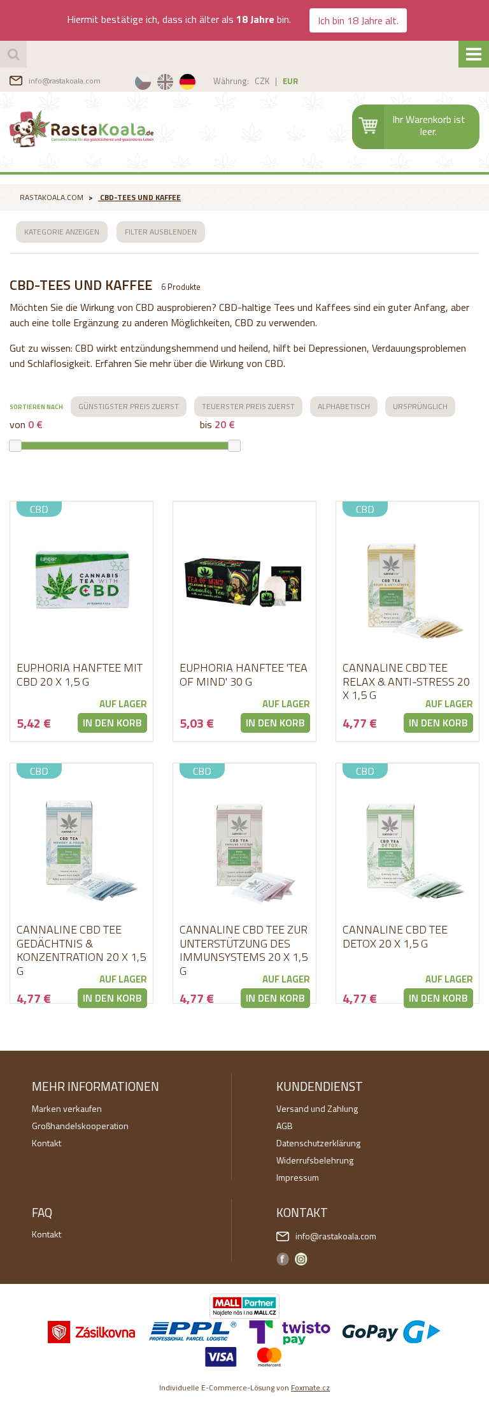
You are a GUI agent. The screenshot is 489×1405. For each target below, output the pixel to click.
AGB (284, 1125)
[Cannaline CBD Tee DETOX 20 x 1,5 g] (407, 843)
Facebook (282, 1259)
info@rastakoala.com (65, 81)
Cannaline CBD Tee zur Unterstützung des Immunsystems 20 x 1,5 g (244, 950)
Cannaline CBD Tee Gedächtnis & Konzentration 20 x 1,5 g (81, 950)
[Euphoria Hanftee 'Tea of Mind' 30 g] (244, 581)
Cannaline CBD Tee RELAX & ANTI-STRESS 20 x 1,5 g (406, 681)
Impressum (297, 1177)
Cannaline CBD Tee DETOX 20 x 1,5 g (395, 936)
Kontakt (46, 1142)
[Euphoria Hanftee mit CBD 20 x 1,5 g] (81, 581)
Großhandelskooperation (80, 1125)
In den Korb (112, 722)
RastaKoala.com (81, 128)
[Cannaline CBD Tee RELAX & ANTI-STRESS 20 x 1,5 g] (407, 581)
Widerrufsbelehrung (314, 1160)
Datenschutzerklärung (318, 1142)
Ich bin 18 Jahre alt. (358, 20)
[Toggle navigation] (473, 54)
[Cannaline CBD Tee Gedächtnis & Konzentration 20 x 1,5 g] (81, 843)
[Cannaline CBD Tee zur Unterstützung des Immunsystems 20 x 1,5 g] (244, 843)
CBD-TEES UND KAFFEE (140, 197)
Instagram (301, 1259)
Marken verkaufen (67, 1108)
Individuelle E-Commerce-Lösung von (244, 1387)
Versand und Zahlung (317, 1108)
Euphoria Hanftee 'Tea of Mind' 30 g (244, 674)
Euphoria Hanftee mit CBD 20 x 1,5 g (80, 674)
